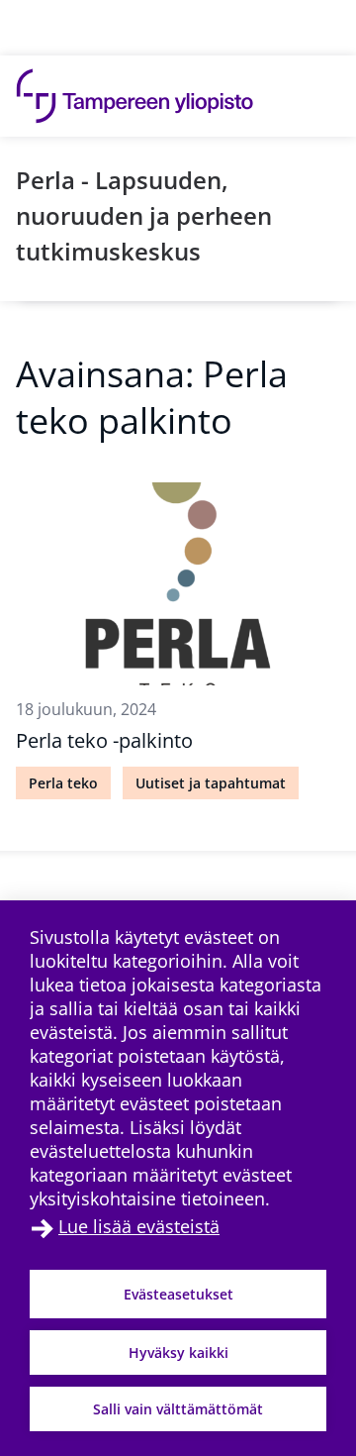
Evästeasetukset (178, 1294)
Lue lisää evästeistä (139, 1226)
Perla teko (63, 783)
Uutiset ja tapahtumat (210, 783)
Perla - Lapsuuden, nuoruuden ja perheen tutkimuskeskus (144, 215)
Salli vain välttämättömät (178, 1409)
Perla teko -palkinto (104, 740)
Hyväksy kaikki (178, 1352)
